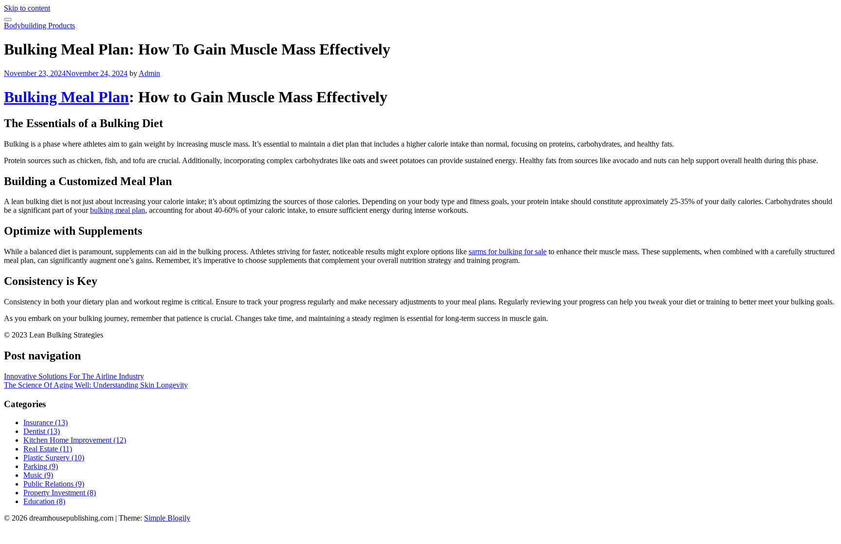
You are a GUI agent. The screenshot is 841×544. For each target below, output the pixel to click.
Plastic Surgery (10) (53, 457)
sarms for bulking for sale (508, 251)
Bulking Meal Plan (66, 97)
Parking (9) (40, 466)
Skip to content (27, 8)
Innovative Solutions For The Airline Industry (74, 376)
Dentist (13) (41, 431)
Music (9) (38, 475)
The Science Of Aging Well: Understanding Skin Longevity (96, 385)
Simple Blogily (167, 518)
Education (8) (44, 501)
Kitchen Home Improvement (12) (74, 440)
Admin (149, 73)
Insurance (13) (45, 422)
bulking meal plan (117, 210)
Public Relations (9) (53, 484)
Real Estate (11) (47, 449)
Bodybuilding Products (39, 25)
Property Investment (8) (59, 492)
